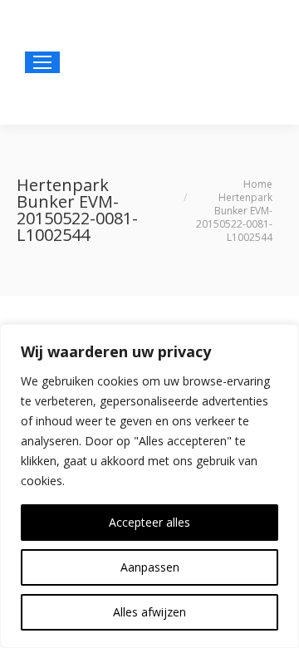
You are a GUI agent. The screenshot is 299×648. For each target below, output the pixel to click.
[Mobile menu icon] (42, 62)
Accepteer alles (149, 522)
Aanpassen (149, 567)
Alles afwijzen (149, 612)
